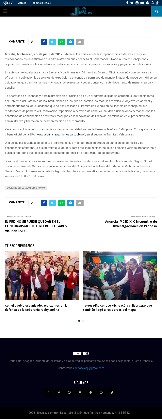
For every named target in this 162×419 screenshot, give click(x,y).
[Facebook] (48, 392)
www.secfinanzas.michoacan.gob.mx (60, 134)
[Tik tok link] (157, 3)
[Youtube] (80, 392)
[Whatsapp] (101, 392)
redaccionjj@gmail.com (89, 368)
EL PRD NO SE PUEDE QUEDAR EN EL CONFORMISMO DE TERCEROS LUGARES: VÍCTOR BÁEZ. (36, 226)
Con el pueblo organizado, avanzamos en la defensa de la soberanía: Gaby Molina (36, 307)
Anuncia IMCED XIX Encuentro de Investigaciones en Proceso (131, 224)
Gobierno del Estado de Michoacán (26, 188)
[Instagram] (69, 392)
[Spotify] (90, 392)
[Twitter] (58, 392)
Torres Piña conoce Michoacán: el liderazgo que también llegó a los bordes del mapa (117, 307)
